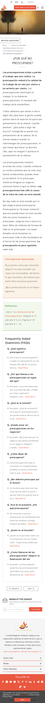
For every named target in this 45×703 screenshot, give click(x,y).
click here (24, 695)
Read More (23, 368)
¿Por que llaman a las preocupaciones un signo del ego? (21, 377)
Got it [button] (22, 699)
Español (31, 2)
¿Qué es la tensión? (19, 403)
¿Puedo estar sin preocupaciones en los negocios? (20, 428)
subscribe (35, 609)
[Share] (11, 2)
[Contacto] (23, 2)
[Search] (38, 7)
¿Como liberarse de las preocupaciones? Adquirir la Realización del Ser (23, 555)
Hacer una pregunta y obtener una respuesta (21, 651)
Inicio (4, 45)
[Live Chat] (16, 2)
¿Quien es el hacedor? (20, 530)
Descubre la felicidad (25, 7)
